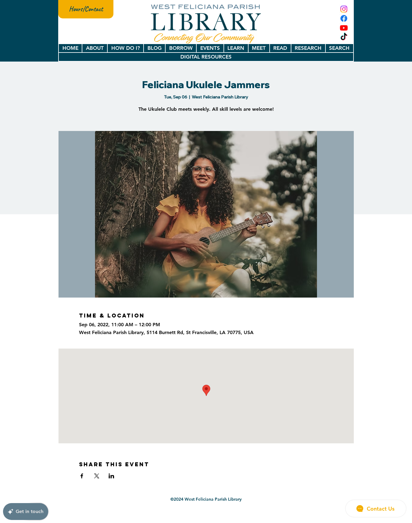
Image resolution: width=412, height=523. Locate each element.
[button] (94, 48)
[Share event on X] (97, 476)
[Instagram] (343, 9)
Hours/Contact (86, 9)
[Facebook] (343, 18)
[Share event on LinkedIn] (111, 476)
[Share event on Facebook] (82, 476)
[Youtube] (343, 27)
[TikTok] (343, 37)
